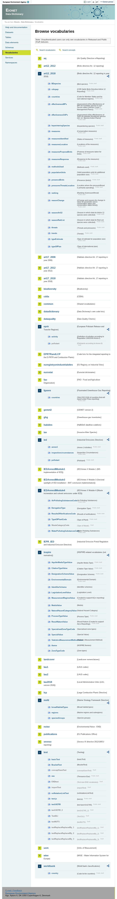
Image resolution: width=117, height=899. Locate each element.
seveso (48, 742)
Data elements (11, 42)
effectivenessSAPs (60, 115)
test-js (54, 799)
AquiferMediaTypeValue (62, 562)
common (48, 304)
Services (9, 57)
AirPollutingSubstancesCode (64, 500)
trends (54, 233)
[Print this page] (93, 2)
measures (56, 131)
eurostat (48, 372)
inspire (47, 552)
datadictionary (51, 311)
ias (45, 432)
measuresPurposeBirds (62, 152)
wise (46, 855)
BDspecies (56, 84)
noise (47, 727)
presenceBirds (58, 180)
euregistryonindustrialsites (58, 365)
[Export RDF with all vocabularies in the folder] (108, 76)
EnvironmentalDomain (61, 580)
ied (45, 440)
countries (56, 97)
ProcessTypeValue (60, 616)
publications (50, 734)
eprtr (46, 326)
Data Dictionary (27, 22)
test (46, 752)
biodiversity (50, 289)
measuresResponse (60, 159)
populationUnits (59, 172)
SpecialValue (57, 635)
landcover (49, 659)
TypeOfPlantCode (59, 519)
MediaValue (57, 605)
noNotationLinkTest (60, 793)
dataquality (50, 319)
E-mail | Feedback (13, 890)
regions (55, 713)
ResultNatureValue (60, 622)
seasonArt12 (57, 213)
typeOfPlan (56, 246)
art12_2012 (50, 66)
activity (55, 337)
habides (48, 425)
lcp (45, 692)
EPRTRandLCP (52, 354)
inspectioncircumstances (63, 453)
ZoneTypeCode (58, 651)
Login (88, 2)
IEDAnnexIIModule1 (54, 469)
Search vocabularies (47, 50)
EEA (17, 2)
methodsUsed (58, 167)
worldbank (49, 866)
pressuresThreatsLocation (63, 185)
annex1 (55, 447)
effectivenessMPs (59, 104)
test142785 (56, 804)
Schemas (9, 47)
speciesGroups (58, 718)
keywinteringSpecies (61, 126)
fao (45, 380)
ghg (46, 417)
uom (46, 848)
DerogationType (58, 508)
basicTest (56, 759)
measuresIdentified (60, 139)
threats (55, 227)
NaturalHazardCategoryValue (64, 611)
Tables (8, 37)
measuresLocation (60, 144)
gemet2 (48, 410)
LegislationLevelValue (61, 592)
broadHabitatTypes (60, 707)
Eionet (16, 22)
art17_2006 (50, 257)
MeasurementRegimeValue (63, 598)
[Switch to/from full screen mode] (97, 2)
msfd (46, 700)
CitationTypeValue (59, 568)
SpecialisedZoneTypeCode (63, 629)
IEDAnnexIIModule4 (54, 490)
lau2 (46, 674)
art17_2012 (50, 268)
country (55, 873)
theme (54, 645)
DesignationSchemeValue (63, 574)
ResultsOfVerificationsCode (64, 514)
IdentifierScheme (59, 587)
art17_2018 (50, 278)
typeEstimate (57, 239)
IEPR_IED (49, 541)
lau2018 (48, 682)
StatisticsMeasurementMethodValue (64, 640)
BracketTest (57, 765)
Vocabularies (11, 52)
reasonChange (58, 200)
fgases (47, 390)
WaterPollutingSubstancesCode (64, 531)
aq (45, 58)
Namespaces (11, 62)
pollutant (55, 460)
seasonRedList (58, 220)
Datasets (9, 32)
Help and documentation (16, 27)
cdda (46, 296)
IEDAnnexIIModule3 (54, 479)
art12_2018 (50, 73)
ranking (55, 193)
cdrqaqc (55, 89)
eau (53, 776)
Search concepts (68, 50)
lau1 (46, 667)
